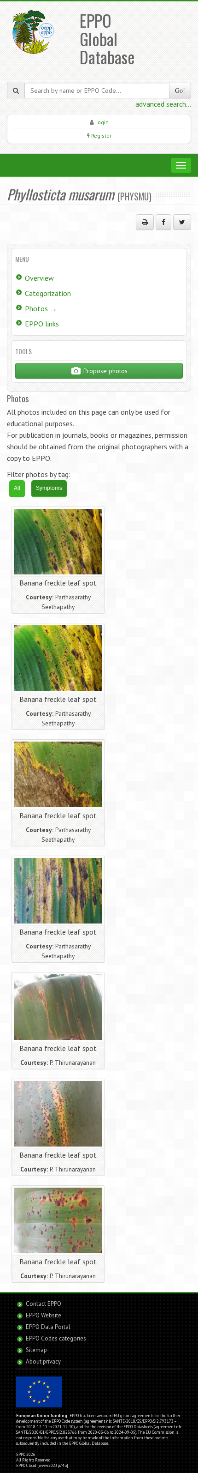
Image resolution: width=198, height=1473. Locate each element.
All (17, 488)
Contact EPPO (43, 1304)
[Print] (145, 222)
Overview (39, 278)
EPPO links (42, 323)
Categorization (48, 293)
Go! (180, 90)
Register (101, 135)
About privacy (43, 1361)
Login (102, 122)
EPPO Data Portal (48, 1327)
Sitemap (36, 1350)
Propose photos (105, 371)
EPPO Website (43, 1315)
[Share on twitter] (182, 222)
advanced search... (163, 104)
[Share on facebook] (163, 222)
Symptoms (49, 488)
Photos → (41, 308)
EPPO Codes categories (56, 1338)
